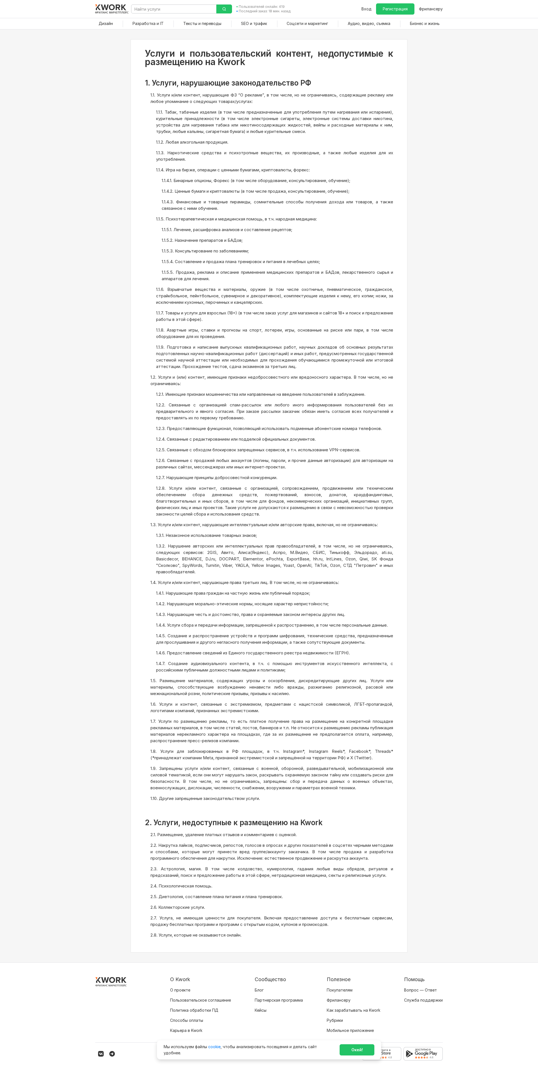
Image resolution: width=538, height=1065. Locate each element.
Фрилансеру (431, 8)
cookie (214, 1046)
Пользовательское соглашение (200, 1000)
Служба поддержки (423, 1000)
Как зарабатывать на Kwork (353, 1010)
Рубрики (335, 1020)
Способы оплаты (186, 1020)
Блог (259, 990)
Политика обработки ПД (194, 1010)
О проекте (180, 990)
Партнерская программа (279, 1000)
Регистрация (395, 8)
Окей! (357, 1049)
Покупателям (340, 990)
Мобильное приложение (350, 1030)
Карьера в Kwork (186, 1030)
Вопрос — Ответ (420, 990)
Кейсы (260, 1010)
